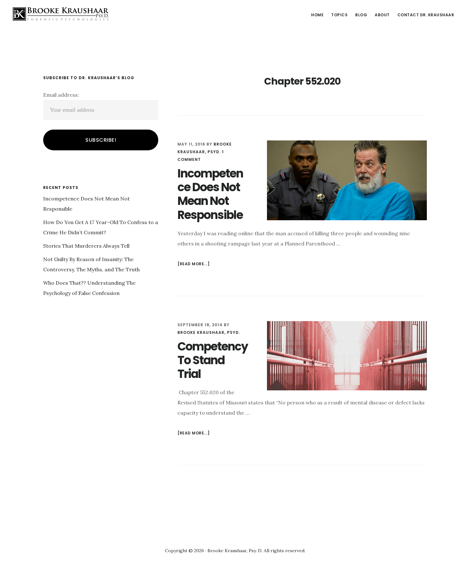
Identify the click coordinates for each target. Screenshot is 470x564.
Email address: (61, 95)
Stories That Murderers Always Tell (86, 246)
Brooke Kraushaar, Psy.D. (61, 14)
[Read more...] (193, 264)
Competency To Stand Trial (212, 360)
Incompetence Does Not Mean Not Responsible (210, 194)
